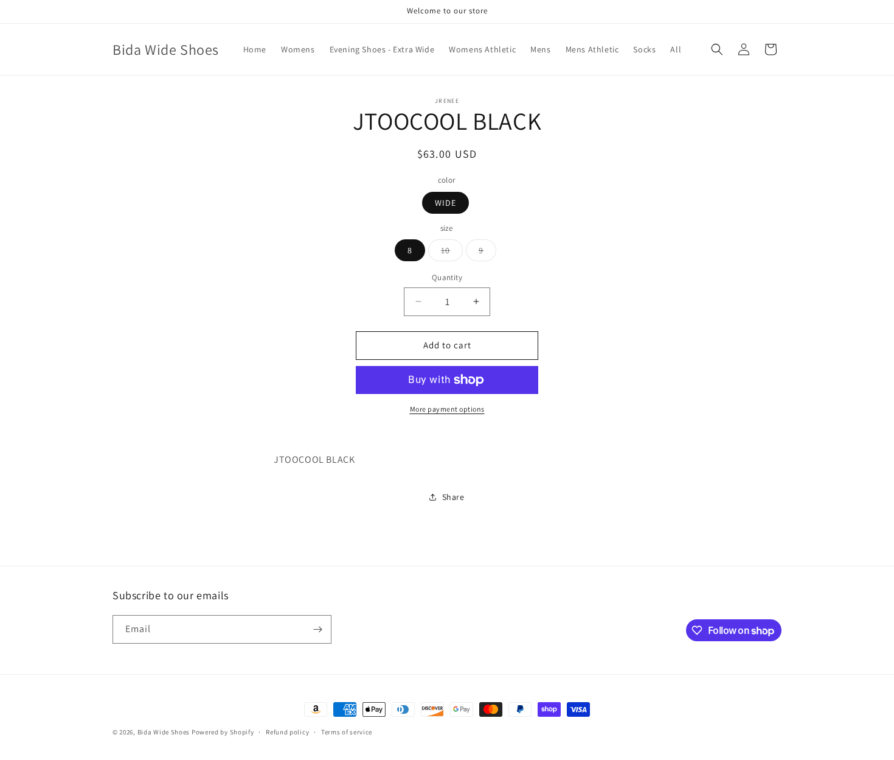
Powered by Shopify (223, 732)
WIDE (445, 202)
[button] (717, 49)
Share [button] (453, 496)
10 (452, 252)
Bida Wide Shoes (163, 732)
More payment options (447, 408)
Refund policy (287, 732)
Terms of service (346, 732)
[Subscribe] (317, 629)
